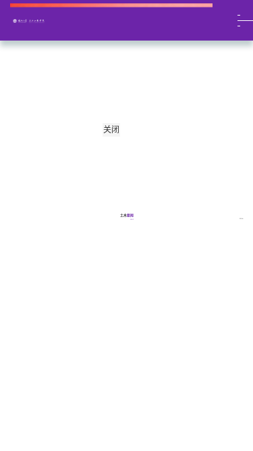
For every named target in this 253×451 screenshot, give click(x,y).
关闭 (111, 130)
